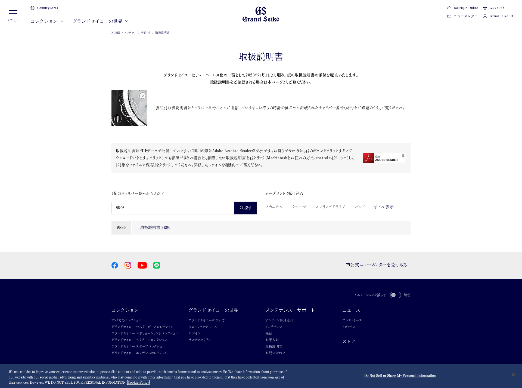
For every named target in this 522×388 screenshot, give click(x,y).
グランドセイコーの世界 (98, 21)
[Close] (513, 375)
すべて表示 (384, 207)
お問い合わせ (275, 353)
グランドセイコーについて (206, 320)
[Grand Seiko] (261, 13)
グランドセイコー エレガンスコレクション (139, 353)
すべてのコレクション (126, 320)
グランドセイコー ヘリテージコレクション (139, 339)
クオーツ (299, 207)
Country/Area (47, 8)
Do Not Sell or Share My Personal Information (400, 375)
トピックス (349, 326)
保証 (268, 333)
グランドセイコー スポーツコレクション (138, 346)
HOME (115, 32)
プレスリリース (352, 320)
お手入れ (272, 339)
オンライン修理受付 (279, 320)
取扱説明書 (274, 346)
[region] (261, 376)
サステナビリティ (199, 339)
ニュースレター (466, 16)
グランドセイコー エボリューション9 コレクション (144, 333)
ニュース (351, 310)
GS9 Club (497, 8)
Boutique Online (466, 8)
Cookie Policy (138, 382)
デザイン (194, 333)
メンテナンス (274, 326)
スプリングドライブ (330, 207)
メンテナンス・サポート (138, 32)
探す (248, 208)
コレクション (44, 21)
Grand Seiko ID (501, 16)
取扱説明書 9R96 (155, 227)
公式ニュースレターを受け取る (378, 265)
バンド (360, 207)
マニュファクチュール (203, 326)
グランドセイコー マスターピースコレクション (142, 326)
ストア (349, 341)
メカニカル (274, 207)
